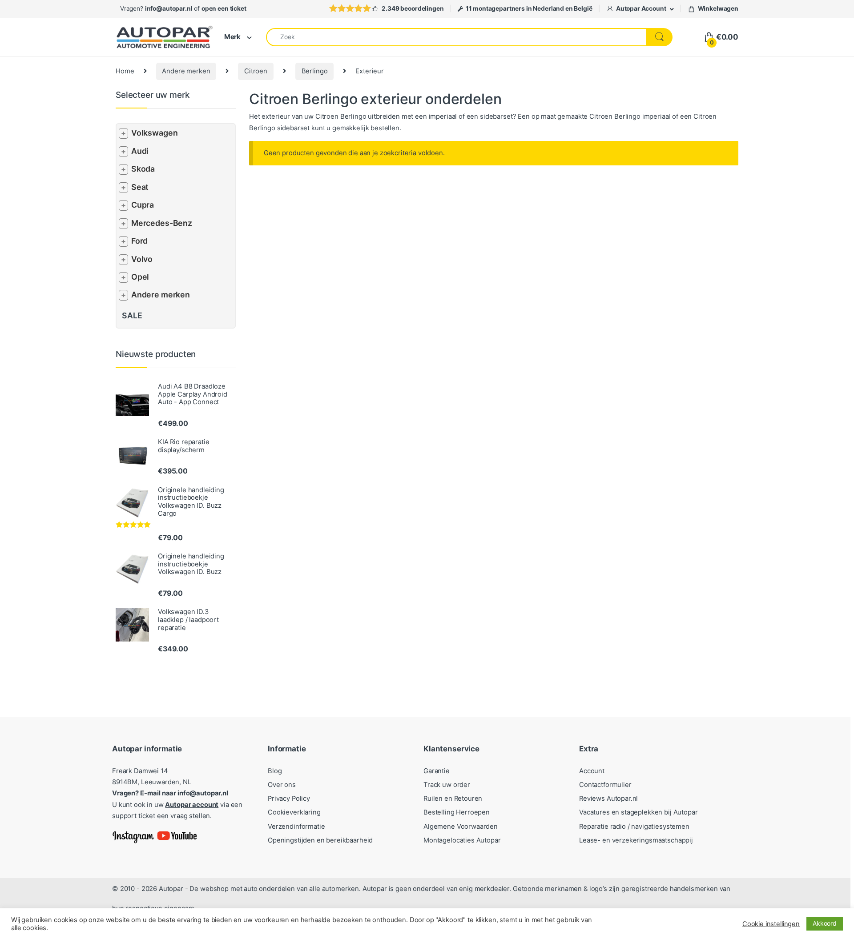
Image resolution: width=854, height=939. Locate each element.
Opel (140, 276)
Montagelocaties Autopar (462, 840)
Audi (140, 151)
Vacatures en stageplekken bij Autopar (638, 812)
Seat (140, 187)
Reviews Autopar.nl (608, 799)
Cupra (142, 204)
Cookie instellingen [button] (771, 924)
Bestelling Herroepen (456, 812)
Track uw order (446, 785)
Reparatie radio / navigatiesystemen (634, 827)
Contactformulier (605, 785)
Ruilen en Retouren (452, 799)
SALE (132, 315)
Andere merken (186, 71)
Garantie (436, 771)
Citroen (255, 71)
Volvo (142, 259)
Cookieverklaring (294, 812)
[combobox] (456, 37)
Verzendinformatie (296, 827)
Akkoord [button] (825, 923)
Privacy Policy (289, 799)
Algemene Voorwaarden (460, 827)
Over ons (282, 785)
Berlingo (315, 71)
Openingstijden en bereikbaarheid (320, 840)
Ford (139, 240)
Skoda (143, 168)
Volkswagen (154, 132)
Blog (275, 771)
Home (125, 71)
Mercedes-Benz (161, 223)
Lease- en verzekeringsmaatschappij (636, 840)
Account (591, 771)
